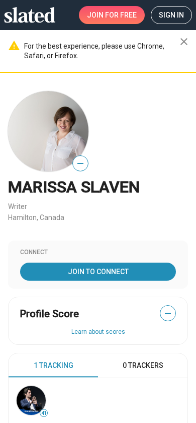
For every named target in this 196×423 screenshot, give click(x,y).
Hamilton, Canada (36, 218)
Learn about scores (98, 331)
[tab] (53, 365)
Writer (17, 206)
